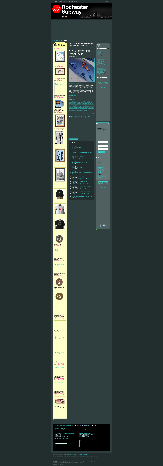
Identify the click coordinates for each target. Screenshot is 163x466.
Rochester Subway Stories (101, 69)
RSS (95, 425)
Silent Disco (70, 108)
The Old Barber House (76, 147)
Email (78, 425)
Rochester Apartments (100, 60)
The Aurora (89, 108)
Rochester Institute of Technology (80, 107)
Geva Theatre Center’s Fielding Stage (80, 103)
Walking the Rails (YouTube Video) (61, 443)
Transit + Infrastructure (100, 72)
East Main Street (74, 101)
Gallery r (79, 102)
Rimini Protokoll (87, 105)
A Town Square (100, 167)
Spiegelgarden (74, 108)
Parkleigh (57, 434)
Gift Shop (71, 1)
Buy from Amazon (58, 147)
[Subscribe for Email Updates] (75, 425)
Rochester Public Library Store (60, 436)
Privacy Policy (85, 454)
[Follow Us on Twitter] (87, 425)
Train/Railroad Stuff (100, 71)
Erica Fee (76, 102)
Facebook (84, 425)
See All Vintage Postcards (59, 318)
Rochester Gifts (99, 62)
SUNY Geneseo (85, 108)
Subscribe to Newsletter (68, 454)
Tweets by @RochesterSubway (102, 122)
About (59, 1)
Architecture (99, 51)
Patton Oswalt (83, 105)
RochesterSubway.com (58, 40)
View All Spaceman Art (59, 165)
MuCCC (75, 105)
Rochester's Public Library (102, 176)
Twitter (89, 425)
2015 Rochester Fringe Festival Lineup (79, 52)
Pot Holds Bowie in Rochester (78, 156)
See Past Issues (100, 136)
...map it (60, 434)
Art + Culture (73, 110)
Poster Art (57, 435)
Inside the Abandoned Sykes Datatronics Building (81, 191)
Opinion (98, 56)
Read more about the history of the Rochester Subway (61, 459)
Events (76, 110)
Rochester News (79, 110)
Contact (76, 1)
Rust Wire (99, 172)
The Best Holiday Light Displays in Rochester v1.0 (82, 196)
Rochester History (100, 63)
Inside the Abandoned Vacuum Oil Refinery (80, 181)
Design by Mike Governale (84, 436)
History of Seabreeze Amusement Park (79, 162)
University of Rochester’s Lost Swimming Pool (81, 149)
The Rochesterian (101, 170)
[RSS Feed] (92, 425)
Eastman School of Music (80, 101)
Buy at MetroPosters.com (59, 66)
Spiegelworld (81, 108)
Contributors (65, 1)
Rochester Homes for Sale (101, 64)
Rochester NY (87, 107)
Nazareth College (78, 105)
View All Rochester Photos (59, 186)
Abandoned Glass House (77, 167)
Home (55, 1)
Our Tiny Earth (100, 169)
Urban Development (100, 73)
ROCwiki (99, 177)
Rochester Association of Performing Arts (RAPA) (75, 106)
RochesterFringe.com (73, 95)
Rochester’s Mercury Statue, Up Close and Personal (82, 188)
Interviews (98, 55)
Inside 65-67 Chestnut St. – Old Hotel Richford (81, 183)
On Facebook (75, 454)
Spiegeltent (77, 108)
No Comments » (84, 110)
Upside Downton (74, 109)
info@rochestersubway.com (88, 429)
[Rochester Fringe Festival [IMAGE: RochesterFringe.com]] (82, 82)
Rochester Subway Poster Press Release (87, 434)
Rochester (91, 105)
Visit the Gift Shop (58, 48)
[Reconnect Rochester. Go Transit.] (82, 447)
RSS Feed (81, 454)
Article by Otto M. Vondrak (84, 435)
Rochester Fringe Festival (76, 83)
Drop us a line (103, 226)
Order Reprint (62, 317)
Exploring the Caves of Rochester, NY (79, 176)
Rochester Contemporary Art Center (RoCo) (88, 106)
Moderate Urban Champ (102, 168)
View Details (57, 65)
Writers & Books (79, 109)
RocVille (99, 171)
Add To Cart (62, 260)
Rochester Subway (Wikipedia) (60, 439)
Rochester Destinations (101, 61)
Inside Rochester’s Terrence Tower (79, 144)
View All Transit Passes (59, 408)
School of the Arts (91, 107)
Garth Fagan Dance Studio (84, 102)
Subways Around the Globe (101, 70)
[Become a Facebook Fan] (80, 425)
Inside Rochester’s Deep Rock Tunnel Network (81, 193)
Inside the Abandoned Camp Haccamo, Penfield (81, 186)
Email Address (101, 140)
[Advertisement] (81, 29)
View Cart (107, 1)
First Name (100, 143)
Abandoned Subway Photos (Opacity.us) (62, 442)
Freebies (98, 54)
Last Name (100, 147)
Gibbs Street (87, 103)
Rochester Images (100, 65)
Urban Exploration (100, 74)
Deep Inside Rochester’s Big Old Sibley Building (81, 164)
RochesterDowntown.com (102, 175)
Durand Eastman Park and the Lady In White (81, 169)
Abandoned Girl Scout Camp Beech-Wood (80, 178)
